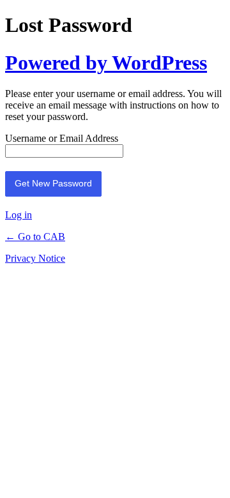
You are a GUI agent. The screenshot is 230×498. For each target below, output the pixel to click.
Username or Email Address (61, 138)
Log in (18, 214)
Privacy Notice (35, 258)
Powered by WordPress (106, 62)
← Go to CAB (35, 236)
